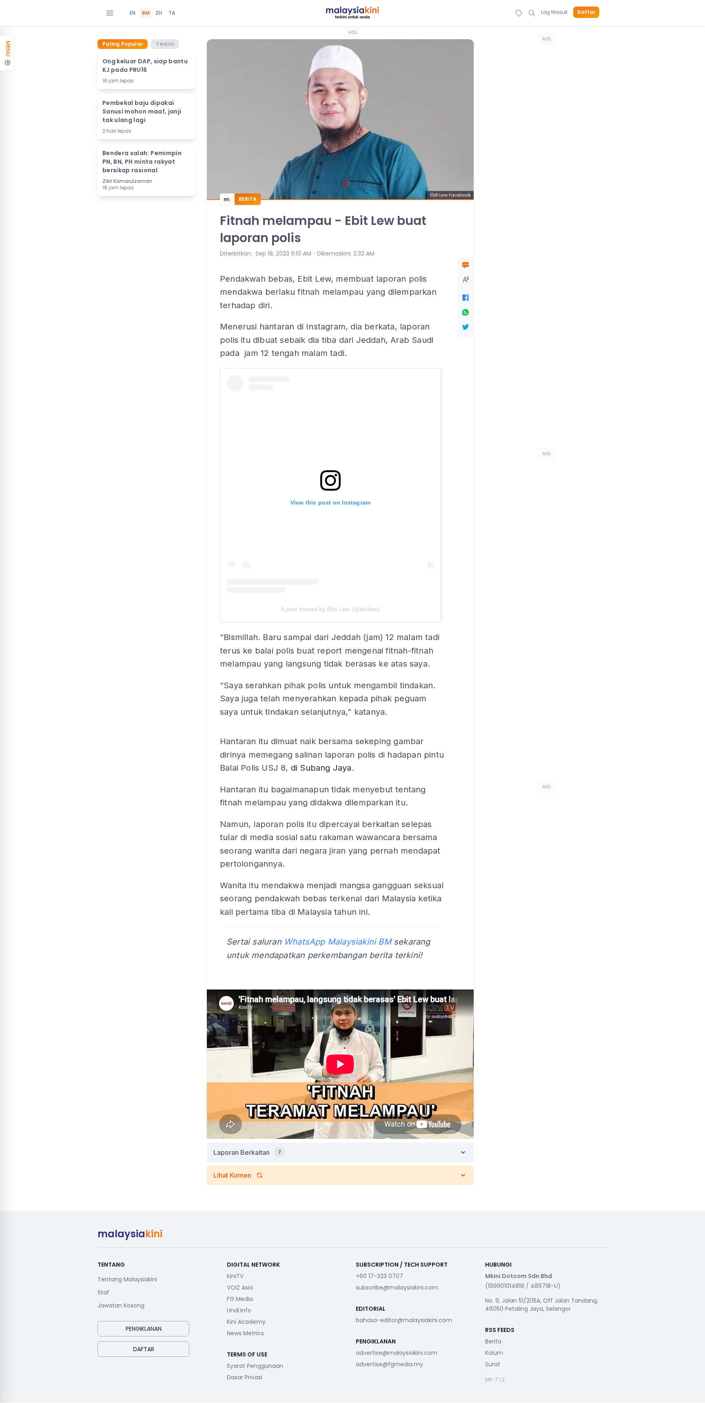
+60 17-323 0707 (379, 1276)
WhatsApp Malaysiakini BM (337, 942)
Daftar (586, 12)
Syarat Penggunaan (255, 1366)
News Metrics (245, 1333)
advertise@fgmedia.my (389, 1364)
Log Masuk (554, 12)
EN (132, 13)
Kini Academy (246, 1322)
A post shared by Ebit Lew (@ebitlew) (330, 609)
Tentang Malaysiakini (127, 1279)
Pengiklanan (144, 1329)
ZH (158, 13)
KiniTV (235, 1276)
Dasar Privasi (244, 1377)
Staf (103, 1292)
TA (171, 13)
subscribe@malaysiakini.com (397, 1287)
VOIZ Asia (240, 1287)
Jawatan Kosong (121, 1305)
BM (146, 13)
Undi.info (239, 1310)
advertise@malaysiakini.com (396, 1353)
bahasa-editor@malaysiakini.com (404, 1320)
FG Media (240, 1299)
